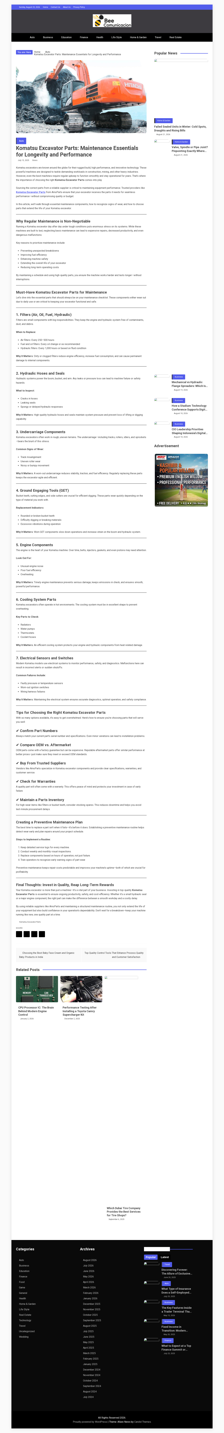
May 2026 (88, 1276)
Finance (84, 37)
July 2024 (88, 1397)
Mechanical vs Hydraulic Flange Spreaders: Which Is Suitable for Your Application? (189, 384)
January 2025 (90, 1364)
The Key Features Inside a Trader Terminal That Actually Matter (177, 1309)
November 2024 (91, 1375)
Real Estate (175, 37)
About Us (67, 7)
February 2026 (90, 1293)
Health (99, 37)
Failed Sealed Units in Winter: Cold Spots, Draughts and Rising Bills (180, 128)
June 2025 (88, 1336)
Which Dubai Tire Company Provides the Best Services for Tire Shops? (123, 1212)
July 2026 (88, 1265)
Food (22, 1282)
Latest (165, 1257)
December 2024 (91, 1369)
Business (48, 37)
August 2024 (90, 1391)
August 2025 (90, 1325)
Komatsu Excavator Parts (30, 922)
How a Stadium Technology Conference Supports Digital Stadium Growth (190, 407)
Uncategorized (27, 1331)
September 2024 (92, 1386)
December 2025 (91, 1304)
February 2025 (90, 1358)
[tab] (151, 1257)
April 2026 (88, 1282)
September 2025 (92, 1320)
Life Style (116, 37)
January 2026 (90, 1298)
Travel (158, 37)
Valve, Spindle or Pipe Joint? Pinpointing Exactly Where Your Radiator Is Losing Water (190, 149)
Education (66, 37)
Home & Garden (138, 37)
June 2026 (88, 1271)
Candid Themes (142, 1421)
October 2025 (90, 1314)
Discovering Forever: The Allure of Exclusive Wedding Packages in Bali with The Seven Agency (176, 1271)
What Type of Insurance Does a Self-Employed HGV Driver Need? (176, 1290)
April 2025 (88, 1347)
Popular (151, 1257)
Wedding (23, 1336)
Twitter (27, 934)
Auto (32, 37)
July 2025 (88, 1331)
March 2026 (89, 1287)
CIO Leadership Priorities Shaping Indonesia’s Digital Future (189, 431)
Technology (25, 1320)
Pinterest (34, 934)
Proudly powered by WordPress (90, 1421)
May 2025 (88, 1342)
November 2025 (91, 1309)
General (23, 1293)
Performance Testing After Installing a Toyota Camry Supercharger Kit (80, 1011)
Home (45, 7)
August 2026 (90, 1260)
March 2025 (89, 1353)
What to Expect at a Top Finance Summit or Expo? (176, 1347)
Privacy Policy (79, 7)
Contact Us (55, 7)
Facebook (19, 934)
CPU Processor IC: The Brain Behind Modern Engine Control (36, 1011)
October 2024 (90, 1380)
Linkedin (42, 934)
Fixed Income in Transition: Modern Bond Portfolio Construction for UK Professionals (174, 1328)
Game (22, 1287)
